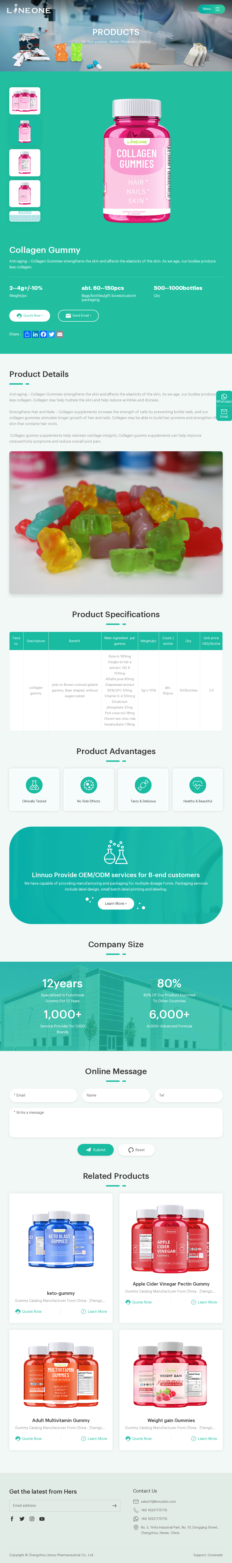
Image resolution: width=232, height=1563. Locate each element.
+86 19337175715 (154, 1510)
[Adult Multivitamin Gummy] (61, 1375)
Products (128, 42)
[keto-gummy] (61, 1244)
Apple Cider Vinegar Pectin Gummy (171, 1284)
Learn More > (116, 903)
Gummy (145, 42)
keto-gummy (61, 1293)
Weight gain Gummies (171, 1420)
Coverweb (215, 1555)
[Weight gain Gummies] (171, 1375)
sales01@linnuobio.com (158, 1501)
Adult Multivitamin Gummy (61, 1420)
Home (114, 42)
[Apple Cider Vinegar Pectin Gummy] (171, 1239)
